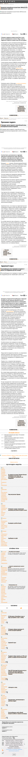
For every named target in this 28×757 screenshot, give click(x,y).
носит (7, 163)
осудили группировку (21, 83)
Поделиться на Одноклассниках (5, 1)
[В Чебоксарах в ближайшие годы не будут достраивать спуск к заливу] (4, 616)
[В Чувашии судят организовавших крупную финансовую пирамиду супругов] (4, 687)
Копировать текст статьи (14, 1)
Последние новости (14, 432)
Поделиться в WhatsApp (8, 1)
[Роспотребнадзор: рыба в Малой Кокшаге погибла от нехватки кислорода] (4, 713)
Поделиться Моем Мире (3, 1)
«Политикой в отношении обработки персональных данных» (14, 750)
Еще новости (14, 450)
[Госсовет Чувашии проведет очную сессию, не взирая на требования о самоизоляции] (4, 557)
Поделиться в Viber (10, 1)
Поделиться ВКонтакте (1, 1)
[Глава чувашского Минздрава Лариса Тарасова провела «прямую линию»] (4, 700)
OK (14, 754)
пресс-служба (19, 68)
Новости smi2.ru (14, 462)
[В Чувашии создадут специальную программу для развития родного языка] (4, 509)
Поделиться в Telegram (12, 1)
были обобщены (10, 311)
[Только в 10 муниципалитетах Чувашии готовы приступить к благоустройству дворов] (4, 523)
